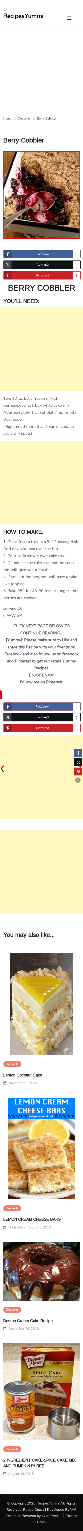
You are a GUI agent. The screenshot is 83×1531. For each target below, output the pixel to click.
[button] (78, 780)
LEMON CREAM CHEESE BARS (32, 1219)
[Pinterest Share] (78, 772)
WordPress (51, 1515)
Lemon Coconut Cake (22, 1075)
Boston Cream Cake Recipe (28, 1321)
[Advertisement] (41, 69)
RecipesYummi (23, 16)
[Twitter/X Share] (78, 762)
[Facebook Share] (78, 753)
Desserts (12, 1064)
